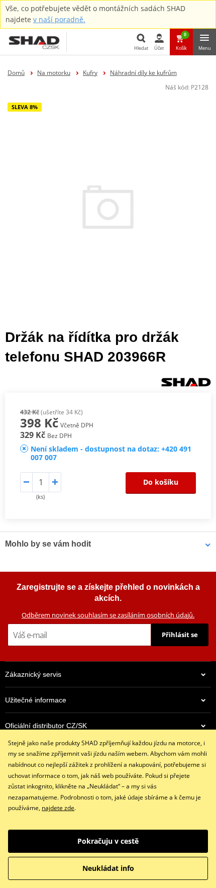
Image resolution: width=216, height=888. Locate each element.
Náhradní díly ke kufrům (143, 72)
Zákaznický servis (33, 674)
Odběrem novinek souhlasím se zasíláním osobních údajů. (108, 614)
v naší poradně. (59, 19)
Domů (16, 72)
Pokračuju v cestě (108, 841)
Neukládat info (108, 868)
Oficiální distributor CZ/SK (46, 726)
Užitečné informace (35, 700)
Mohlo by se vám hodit (48, 544)
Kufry (90, 72)
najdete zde (58, 808)
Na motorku (53, 72)
